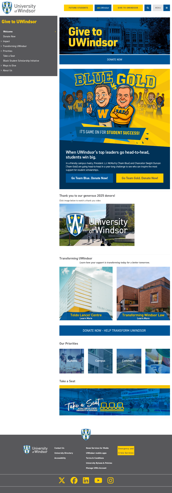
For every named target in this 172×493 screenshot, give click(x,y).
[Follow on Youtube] (98, 482)
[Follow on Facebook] (74, 482)
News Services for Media (97, 448)
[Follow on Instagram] (110, 482)
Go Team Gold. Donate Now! (140, 178)
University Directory (63, 453)
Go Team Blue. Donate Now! (89, 178)
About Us (7, 70)
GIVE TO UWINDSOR (128, 7)
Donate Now (9, 36)
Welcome (8, 31)
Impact (6, 41)
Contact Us (59, 448)
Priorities (7, 51)
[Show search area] (147, 8)
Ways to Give (9, 65)
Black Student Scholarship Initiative (21, 60)
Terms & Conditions (95, 458)
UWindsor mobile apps (96, 453)
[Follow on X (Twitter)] (62, 482)
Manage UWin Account (96, 468)
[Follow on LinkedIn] (85, 482)
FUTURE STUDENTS (78, 7)
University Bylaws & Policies (99, 463)
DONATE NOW (114, 59)
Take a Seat (9, 55)
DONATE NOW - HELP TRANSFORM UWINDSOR (115, 330)
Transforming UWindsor (15, 46)
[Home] (19, 8)
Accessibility (60, 458)
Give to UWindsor (19, 21)
